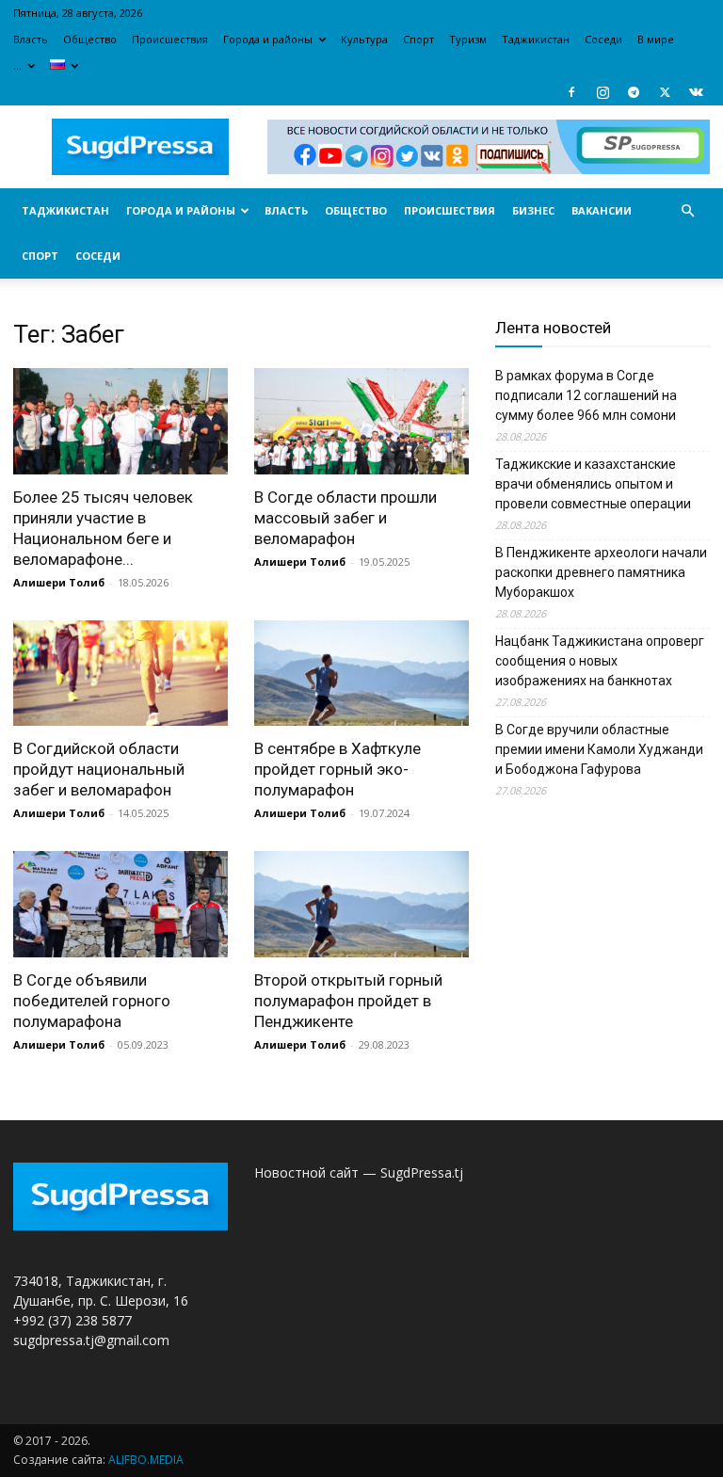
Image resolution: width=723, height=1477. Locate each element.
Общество (90, 39)
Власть (30, 39)
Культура (364, 39)
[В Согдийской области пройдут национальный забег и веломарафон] (120, 673)
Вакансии (601, 210)
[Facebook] (571, 92)
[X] (665, 92)
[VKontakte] (696, 92)
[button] (687, 211)
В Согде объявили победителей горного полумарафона (91, 1001)
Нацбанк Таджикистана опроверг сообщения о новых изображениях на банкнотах (599, 661)
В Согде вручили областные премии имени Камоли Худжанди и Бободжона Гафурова (599, 749)
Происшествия (170, 39)
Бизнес (533, 210)
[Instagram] (602, 92)
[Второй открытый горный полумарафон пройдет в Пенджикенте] (361, 904)
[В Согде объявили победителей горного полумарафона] (120, 904)
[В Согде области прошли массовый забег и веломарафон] (361, 421)
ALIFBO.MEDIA (146, 1460)
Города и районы (268, 39)
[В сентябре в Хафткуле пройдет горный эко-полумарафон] (361, 673)
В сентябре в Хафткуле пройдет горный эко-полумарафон (337, 769)
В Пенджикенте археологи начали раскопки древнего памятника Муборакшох (601, 572)
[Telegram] (633, 92)
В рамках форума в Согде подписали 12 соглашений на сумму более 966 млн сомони (586, 395)
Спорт (418, 39)
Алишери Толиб (58, 582)
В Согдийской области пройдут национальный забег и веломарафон (99, 769)
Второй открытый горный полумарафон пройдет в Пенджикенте (348, 1001)
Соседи (603, 39)
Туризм (468, 39)
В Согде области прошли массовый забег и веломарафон (345, 518)
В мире (655, 39)
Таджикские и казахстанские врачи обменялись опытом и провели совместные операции (593, 484)
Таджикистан (536, 39)
